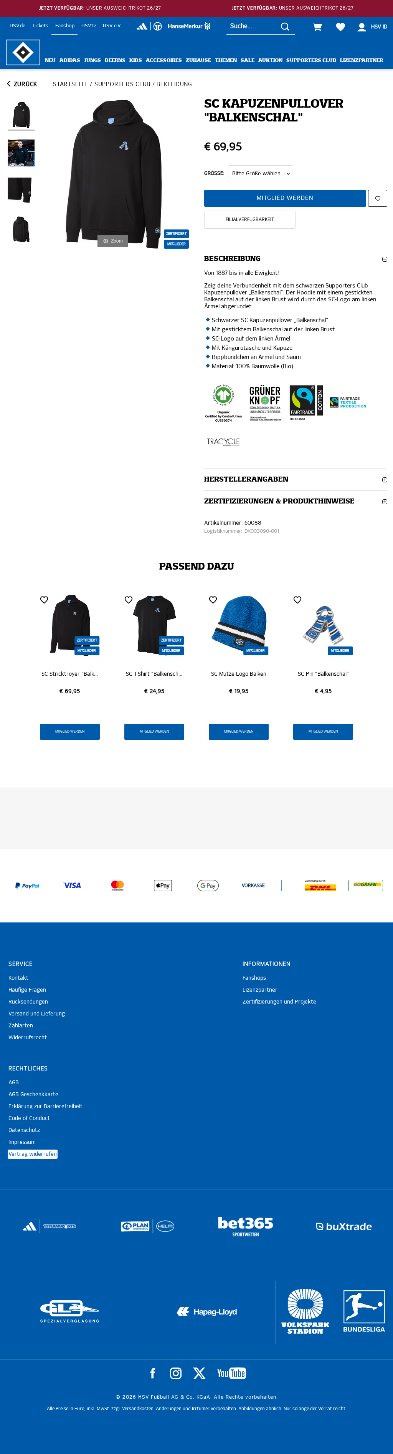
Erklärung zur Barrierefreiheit (45, 1106)
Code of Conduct (29, 1118)
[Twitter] (199, 1373)
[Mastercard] (117, 885)
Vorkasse (253, 886)
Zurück (24, 84)
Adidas (69, 60)
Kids (135, 60)
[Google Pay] (208, 885)
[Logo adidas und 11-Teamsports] (30, 1230)
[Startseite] (23, 52)
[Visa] (72, 885)
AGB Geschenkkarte (33, 1094)
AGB (13, 1082)
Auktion (270, 60)
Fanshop (64, 25)
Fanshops (254, 978)
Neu (50, 60)
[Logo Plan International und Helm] (131, 1229)
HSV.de (17, 25)
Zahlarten (20, 1026)
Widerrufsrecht (27, 1037)
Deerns (115, 60)
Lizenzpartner (361, 60)
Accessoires (164, 60)
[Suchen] (285, 26)
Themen (226, 60)
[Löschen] (44, 599)
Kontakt (18, 978)
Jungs (92, 60)
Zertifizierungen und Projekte (279, 1002)
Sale (247, 60)
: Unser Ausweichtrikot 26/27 (100, 8)
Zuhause (198, 60)
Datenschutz (24, 1130)
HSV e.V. (112, 25)
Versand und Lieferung (36, 1014)
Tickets (40, 25)
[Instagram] (175, 1373)
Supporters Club (311, 60)
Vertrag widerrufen (32, 1154)
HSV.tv (88, 25)
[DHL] (321, 885)
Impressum (22, 1142)
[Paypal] (27, 885)
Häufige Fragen (27, 990)
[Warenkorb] (317, 27)
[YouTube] (231, 1373)
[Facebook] (152, 1373)
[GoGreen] (365, 885)
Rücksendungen (28, 1002)
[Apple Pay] (162, 885)
